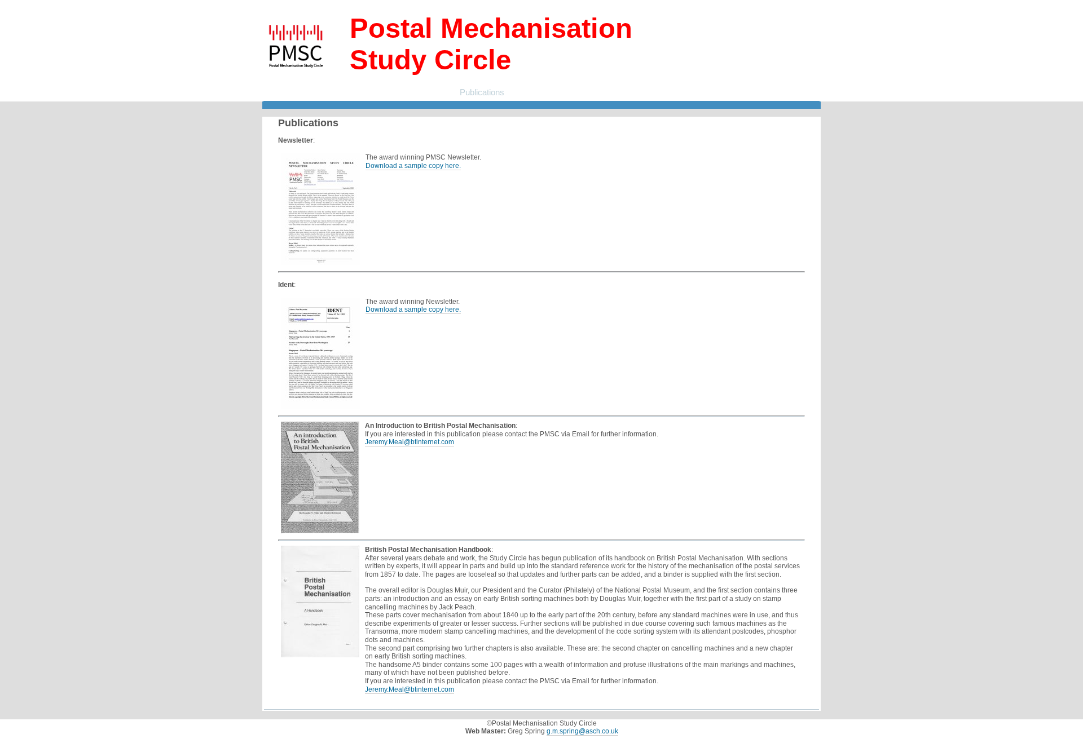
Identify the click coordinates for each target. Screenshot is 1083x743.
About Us (285, 92)
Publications (482, 92)
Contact (528, 92)
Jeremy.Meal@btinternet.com (409, 442)
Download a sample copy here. (413, 166)
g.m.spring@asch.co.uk (582, 731)
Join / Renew (426, 92)
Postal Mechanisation (351, 92)
